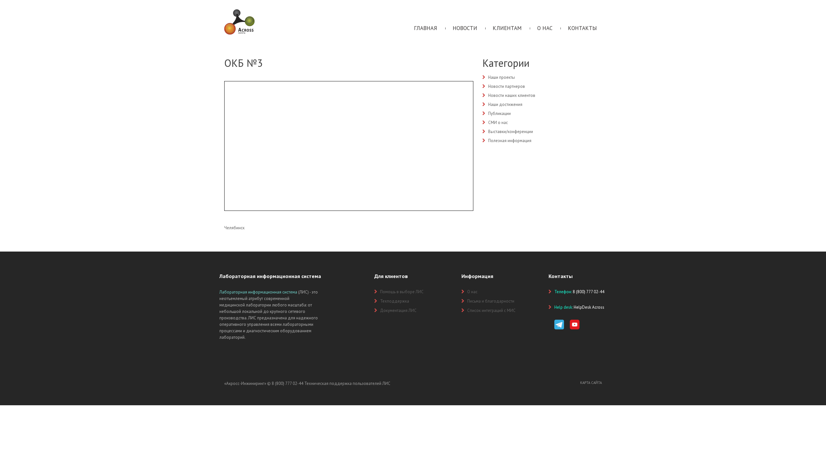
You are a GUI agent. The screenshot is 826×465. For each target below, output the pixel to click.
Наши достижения (505, 104)
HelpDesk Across (589, 307)
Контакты (582, 28)
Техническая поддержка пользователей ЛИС (347, 383)
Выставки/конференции (510, 131)
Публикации (499, 113)
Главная (425, 28)
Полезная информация (509, 140)
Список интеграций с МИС (491, 310)
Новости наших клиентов (511, 95)
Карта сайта (591, 382)
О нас (544, 28)
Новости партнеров (506, 86)
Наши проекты (501, 77)
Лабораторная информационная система (258, 292)
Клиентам (507, 28)
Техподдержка (394, 301)
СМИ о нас (498, 122)
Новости (465, 28)
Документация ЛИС (398, 310)
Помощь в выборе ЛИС (402, 291)
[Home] (239, 12)
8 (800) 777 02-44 (287, 383)
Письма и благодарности (490, 301)
